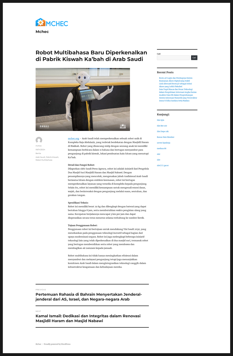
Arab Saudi (40, 157)
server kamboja (163, 143)
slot (158, 154)
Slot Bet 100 (162, 126)
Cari (159, 54)
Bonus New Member (165, 137)
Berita (38, 153)
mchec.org (73, 138)
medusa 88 (161, 148)
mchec (39, 146)
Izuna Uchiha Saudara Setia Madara (174, 101)
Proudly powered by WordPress (57, 344)
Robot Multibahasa (44, 160)
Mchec (42, 31)
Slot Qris (160, 120)
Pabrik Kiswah (52, 157)
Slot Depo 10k (163, 131)
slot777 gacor (163, 165)
